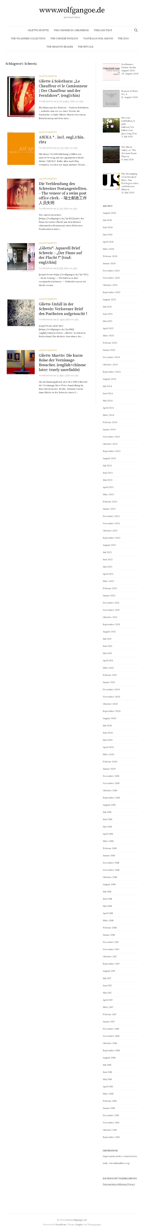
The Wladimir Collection (28, 38)
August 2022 (109, 545)
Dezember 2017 (111, 942)
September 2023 (111, 451)
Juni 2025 (107, 313)
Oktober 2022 (110, 530)
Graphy (79, 1224)
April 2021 (108, 660)
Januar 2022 (109, 595)
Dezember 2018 (111, 862)
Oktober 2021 (110, 617)
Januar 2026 (109, 263)
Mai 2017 (107, 992)
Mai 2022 (107, 566)
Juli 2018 (107, 891)
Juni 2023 (108, 472)
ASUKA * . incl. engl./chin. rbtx (61, 140)
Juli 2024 (107, 386)
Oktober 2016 (110, 1043)
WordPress (60, 1224)
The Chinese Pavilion (64, 38)
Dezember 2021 (111, 602)
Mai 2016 (107, 1079)
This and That (103, 30)
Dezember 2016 (111, 1028)
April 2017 (108, 999)
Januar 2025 (109, 350)
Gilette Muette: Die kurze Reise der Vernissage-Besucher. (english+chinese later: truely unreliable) (62, 362)
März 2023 (108, 494)
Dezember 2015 (111, 1115)
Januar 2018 (109, 934)
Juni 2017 (107, 985)
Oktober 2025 (110, 285)
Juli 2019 (107, 812)
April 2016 (108, 1086)
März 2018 (108, 920)
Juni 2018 (107, 898)
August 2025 (109, 299)
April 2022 (108, 573)
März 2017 (108, 1007)
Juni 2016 (107, 1072)
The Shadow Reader (60, 46)
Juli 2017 (107, 978)
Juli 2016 (107, 1064)
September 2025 (111, 292)
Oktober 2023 (110, 443)
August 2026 (109, 212)
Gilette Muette (38, 30)
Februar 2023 (110, 501)
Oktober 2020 (110, 703)
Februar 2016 (110, 1100)
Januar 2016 (109, 1108)
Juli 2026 (107, 220)
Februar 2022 (110, 588)
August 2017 (109, 970)
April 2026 (108, 241)
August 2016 (109, 1057)
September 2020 (112, 711)
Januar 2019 (109, 855)
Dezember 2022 (111, 516)
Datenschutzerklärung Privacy (119, 1184)
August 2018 (109, 884)
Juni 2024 (108, 393)
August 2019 (109, 804)
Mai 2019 (107, 826)
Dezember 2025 (111, 270)
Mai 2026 (107, 234)
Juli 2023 (107, 465)
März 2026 (108, 249)
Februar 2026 (110, 256)
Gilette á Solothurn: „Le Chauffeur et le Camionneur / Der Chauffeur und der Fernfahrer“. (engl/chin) (63, 88)
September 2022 (111, 537)
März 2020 (108, 754)
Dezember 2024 (111, 357)
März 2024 (108, 415)
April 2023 (108, 487)
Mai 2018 (107, 906)
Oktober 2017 (110, 956)
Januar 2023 (109, 508)
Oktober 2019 (110, 790)
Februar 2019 (110, 848)
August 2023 (109, 458)
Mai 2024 (107, 400)
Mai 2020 (107, 739)
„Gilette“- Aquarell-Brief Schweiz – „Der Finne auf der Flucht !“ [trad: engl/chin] (60, 255)
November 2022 (111, 523)
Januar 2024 (109, 429)
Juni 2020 (108, 732)
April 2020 (108, 747)
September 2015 (111, 1137)
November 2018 (111, 869)
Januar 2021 (109, 682)
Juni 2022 (108, 559)
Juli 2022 (107, 552)
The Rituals (85, 46)
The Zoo (123, 38)
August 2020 (109, 718)
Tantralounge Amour (98, 38)
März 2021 (108, 667)
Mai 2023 (107, 480)
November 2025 (111, 277)
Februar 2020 (110, 761)
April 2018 (108, 913)
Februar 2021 (110, 675)
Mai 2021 (107, 653)
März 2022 (108, 581)
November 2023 (111, 436)
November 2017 (111, 949)
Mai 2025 (107, 321)
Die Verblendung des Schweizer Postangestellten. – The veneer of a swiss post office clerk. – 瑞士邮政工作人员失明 (63, 193)
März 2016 (108, 1093)
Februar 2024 (110, 422)
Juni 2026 (108, 227)
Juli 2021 (107, 638)
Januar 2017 (109, 1021)
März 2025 (108, 335)
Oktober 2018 (110, 877)
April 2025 (108, 328)
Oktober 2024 (110, 364)
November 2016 (111, 1036)
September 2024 (112, 371)
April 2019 (108, 833)
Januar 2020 (109, 768)
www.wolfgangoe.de (72, 10)
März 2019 (108, 841)
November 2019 (111, 783)
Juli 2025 (107, 306)
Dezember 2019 (111, 776)
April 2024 (108, 407)
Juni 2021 (107, 646)
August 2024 (109, 379)
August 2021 (109, 631)
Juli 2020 (107, 725)
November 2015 (111, 1122)
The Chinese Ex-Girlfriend (71, 30)
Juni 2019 (107, 819)
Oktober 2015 (110, 1129)
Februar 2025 (110, 342)
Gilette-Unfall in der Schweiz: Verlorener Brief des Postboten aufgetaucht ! (63, 309)
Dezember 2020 (111, 689)
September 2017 (111, 963)
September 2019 (111, 797)
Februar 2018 (110, 927)
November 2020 (111, 696)
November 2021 (111, 609)
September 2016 (111, 1050)
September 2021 (111, 624)
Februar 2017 (109, 1014)
